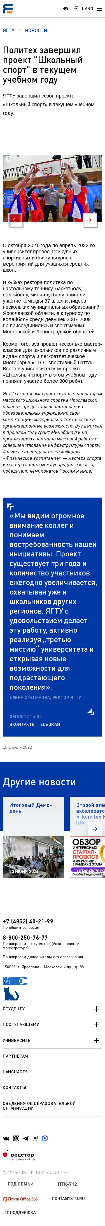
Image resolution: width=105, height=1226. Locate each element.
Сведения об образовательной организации (39, 1106)
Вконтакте (22, 724)
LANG (88, 8)
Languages (15, 1071)
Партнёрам (15, 1055)
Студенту (14, 1008)
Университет (18, 1040)
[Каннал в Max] (45, 1138)
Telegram (49, 724)
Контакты (14, 1087)
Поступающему (21, 1024)
